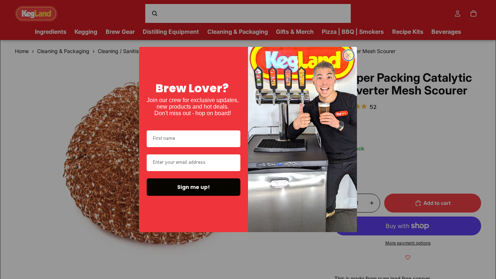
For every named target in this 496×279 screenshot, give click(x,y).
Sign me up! (193, 187)
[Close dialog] (348, 55)
